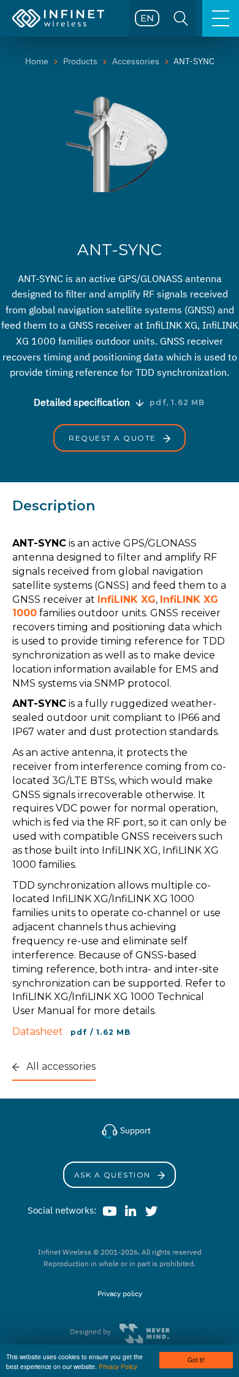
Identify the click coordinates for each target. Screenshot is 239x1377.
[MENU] (220, 18)
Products (80, 61)
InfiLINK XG (126, 599)
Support (134, 1130)
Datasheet (39, 1031)
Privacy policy (119, 1293)
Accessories (135, 61)
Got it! (196, 1359)
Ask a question (114, 1174)
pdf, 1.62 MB (177, 402)
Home (36, 61)
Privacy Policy (118, 1366)
